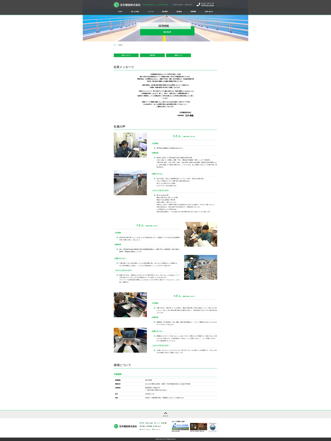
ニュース (150, 11)
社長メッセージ (126, 55)
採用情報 (193, 11)
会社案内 (179, 11)
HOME (120, 11)
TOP (115, 45)
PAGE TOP (165, 416)
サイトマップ (189, 4)
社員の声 (152, 55)
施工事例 (164, 11)
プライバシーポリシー (179, 4)
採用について (178, 55)
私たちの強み (135, 11)
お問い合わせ (209, 11)
